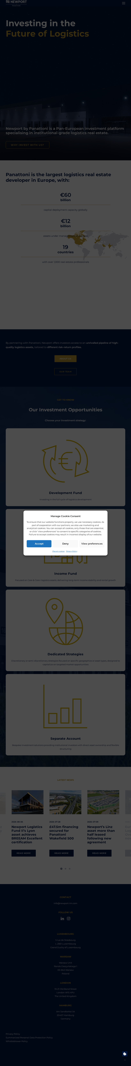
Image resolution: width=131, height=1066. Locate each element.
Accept (39, 543)
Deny (65, 543)
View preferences (92, 543)
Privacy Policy (71, 551)
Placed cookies (58, 551)
